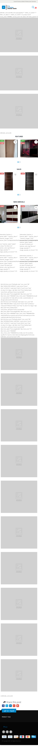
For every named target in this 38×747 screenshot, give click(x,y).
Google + (14, 705)
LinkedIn (10, 705)
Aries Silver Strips (5, 174)
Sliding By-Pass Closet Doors (28, 141)
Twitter (7, 705)
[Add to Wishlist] (15, 142)
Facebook (3, 705)
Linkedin (10, 731)
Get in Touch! (9, 710)
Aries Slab (3, 141)
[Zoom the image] (19, 339)
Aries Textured (9, 141)
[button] (3, 7)
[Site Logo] (11, 7)
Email (17, 705)
